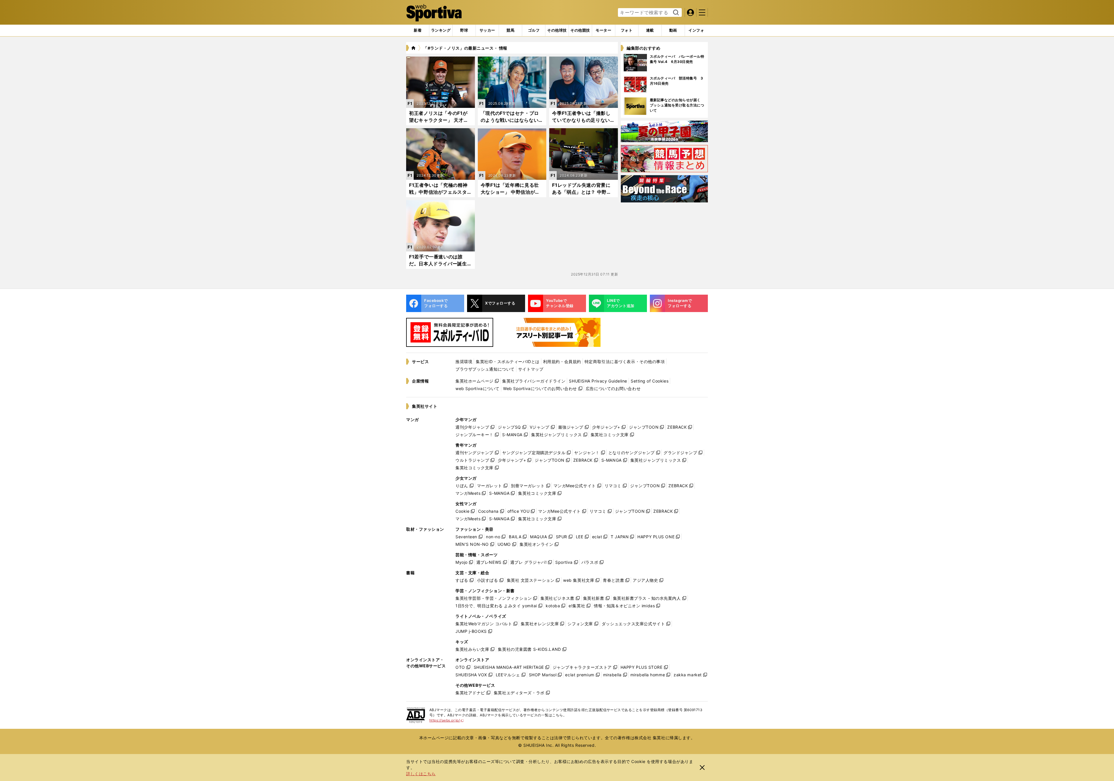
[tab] (464, 30)
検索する (675, 12)
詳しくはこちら (421, 773)
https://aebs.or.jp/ (446, 720)
